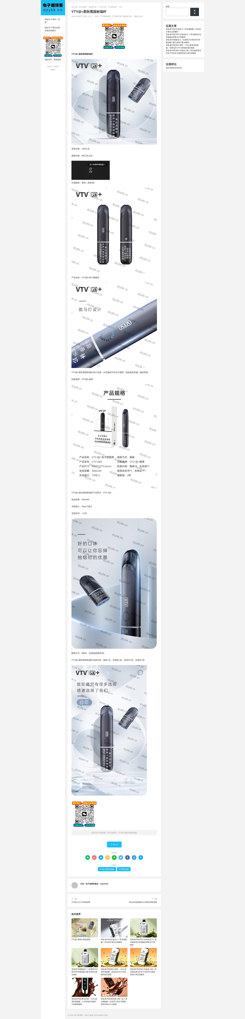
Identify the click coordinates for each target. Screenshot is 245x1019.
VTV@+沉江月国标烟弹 (80, 902)
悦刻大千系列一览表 (52, 20)
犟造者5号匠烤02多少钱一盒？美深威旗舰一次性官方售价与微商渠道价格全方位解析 (114, 1001)
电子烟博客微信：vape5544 (97, 883)
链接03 (53, 69)
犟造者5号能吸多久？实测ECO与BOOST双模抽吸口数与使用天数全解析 (84, 972)
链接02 (56, 66)
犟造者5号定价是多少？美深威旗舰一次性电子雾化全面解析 (114, 940)
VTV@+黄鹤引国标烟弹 (80, 939)
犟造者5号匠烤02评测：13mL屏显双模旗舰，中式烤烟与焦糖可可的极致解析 (84, 1001)
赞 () (114, 844)
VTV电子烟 (102, 7)
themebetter (99, 1015)
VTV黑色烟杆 (123, 869)
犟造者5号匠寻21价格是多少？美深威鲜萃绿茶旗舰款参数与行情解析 (143, 942)
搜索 (167, 6)
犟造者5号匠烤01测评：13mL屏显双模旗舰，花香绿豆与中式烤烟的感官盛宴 (113, 972)
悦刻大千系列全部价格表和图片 (52, 29)
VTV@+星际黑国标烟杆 (127, 832)
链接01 (49, 66)
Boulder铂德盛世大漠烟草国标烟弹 (143, 902)
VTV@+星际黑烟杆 (107, 869)
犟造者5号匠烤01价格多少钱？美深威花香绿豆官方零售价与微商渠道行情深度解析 (143, 972)
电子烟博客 (53, 7)
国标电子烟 (92, 7)
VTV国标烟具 (112, 7)
